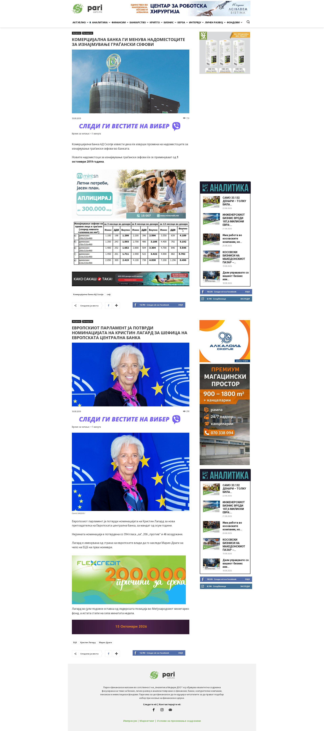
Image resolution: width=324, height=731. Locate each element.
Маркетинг (147, 720)
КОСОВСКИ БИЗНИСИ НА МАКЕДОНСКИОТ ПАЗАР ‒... (234, 257)
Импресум (130, 720)
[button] (248, 22)
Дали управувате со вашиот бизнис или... (236, 276)
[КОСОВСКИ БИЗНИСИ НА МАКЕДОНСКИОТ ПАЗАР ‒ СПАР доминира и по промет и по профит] (211, 256)
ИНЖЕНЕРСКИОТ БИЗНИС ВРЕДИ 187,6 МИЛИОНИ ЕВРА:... (234, 219)
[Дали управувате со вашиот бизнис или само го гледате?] (211, 277)
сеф (109, 294)
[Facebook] (108, 305)
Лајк (180, 305)
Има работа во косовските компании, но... (232, 238)
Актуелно (76, 33)
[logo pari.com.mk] (99, 8)
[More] (116, 305)
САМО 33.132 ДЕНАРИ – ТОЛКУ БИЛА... (234, 201)
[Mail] (170, 710)
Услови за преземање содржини (179, 720)
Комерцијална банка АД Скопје (88, 294)
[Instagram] (162, 710)
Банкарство (87, 33)
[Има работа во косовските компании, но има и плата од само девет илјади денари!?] (211, 239)
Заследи (245, 298)
